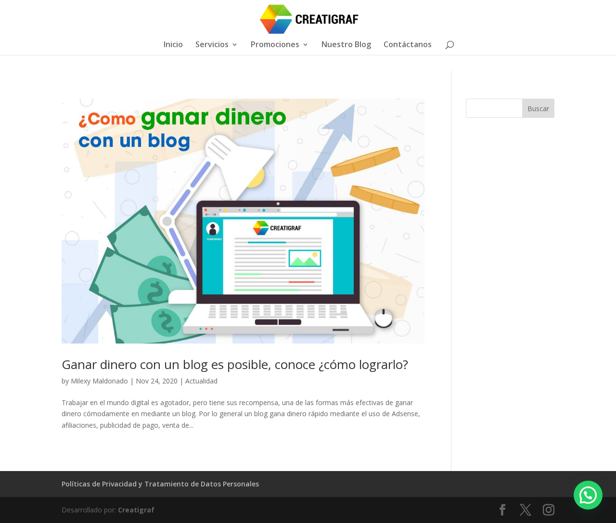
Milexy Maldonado (99, 380)
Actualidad (201, 380)
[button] (588, 495)
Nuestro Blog (346, 45)
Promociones (275, 45)
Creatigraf (136, 509)
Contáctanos (408, 45)
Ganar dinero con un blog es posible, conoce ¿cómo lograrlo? (235, 364)
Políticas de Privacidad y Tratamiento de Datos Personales (160, 483)
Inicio (173, 45)
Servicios (212, 45)
